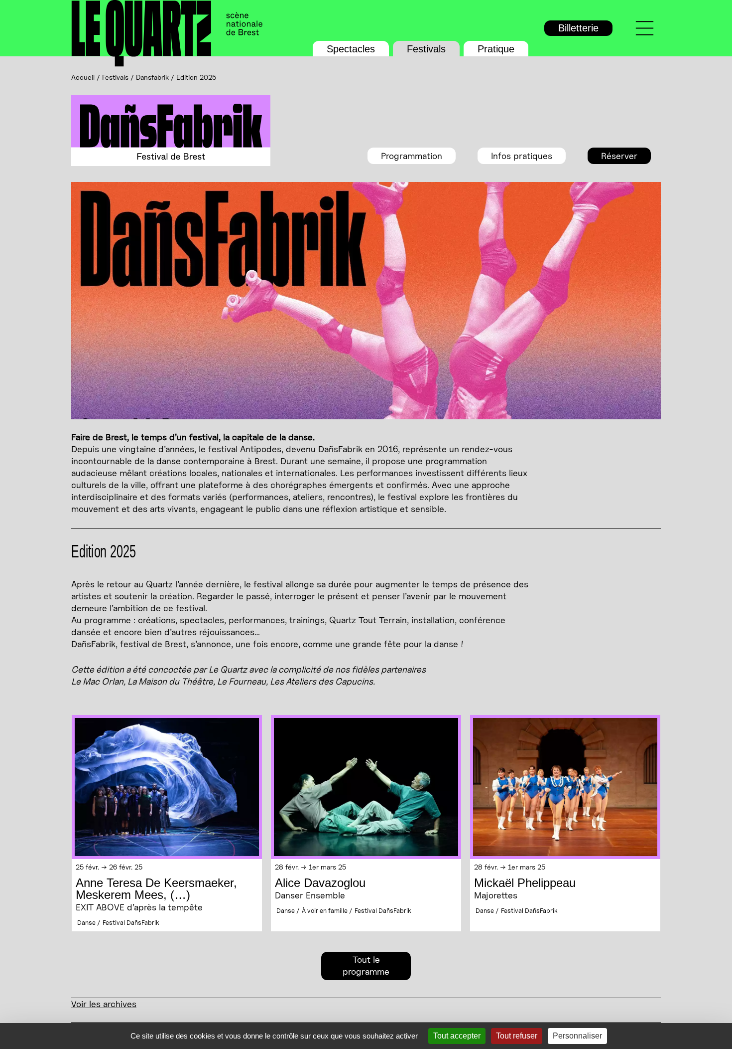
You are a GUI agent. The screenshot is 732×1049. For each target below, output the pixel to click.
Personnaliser (577, 1036)
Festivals (426, 48)
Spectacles (351, 48)
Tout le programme (366, 965)
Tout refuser (516, 1036)
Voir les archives (103, 1004)
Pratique (496, 48)
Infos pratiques (521, 156)
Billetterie (578, 27)
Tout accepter (457, 1036)
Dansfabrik (152, 77)
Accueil (83, 77)
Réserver (619, 156)
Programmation (411, 156)
